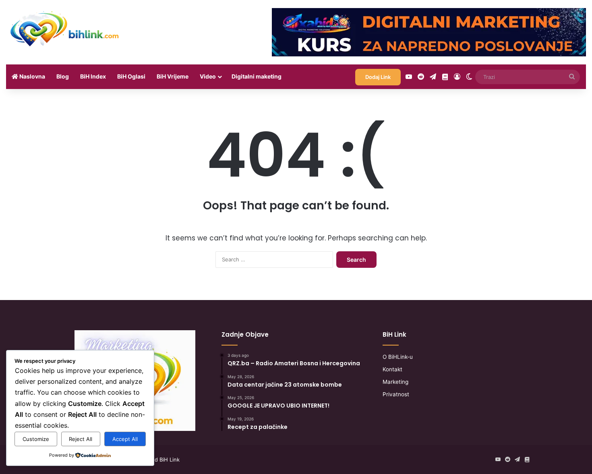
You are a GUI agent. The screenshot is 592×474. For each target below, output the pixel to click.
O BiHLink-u (398, 357)
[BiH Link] (65, 28)
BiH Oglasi (131, 76)
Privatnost (396, 394)
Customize (36, 439)
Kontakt (392, 369)
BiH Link (169, 459)
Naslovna (31, 76)
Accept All (125, 439)
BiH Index (93, 76)
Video (208, 76)
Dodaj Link (378, 77)
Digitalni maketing (257, 76)
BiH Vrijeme (172, 76)
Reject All (80, 439)
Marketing (395, 382)
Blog (62, 76)
